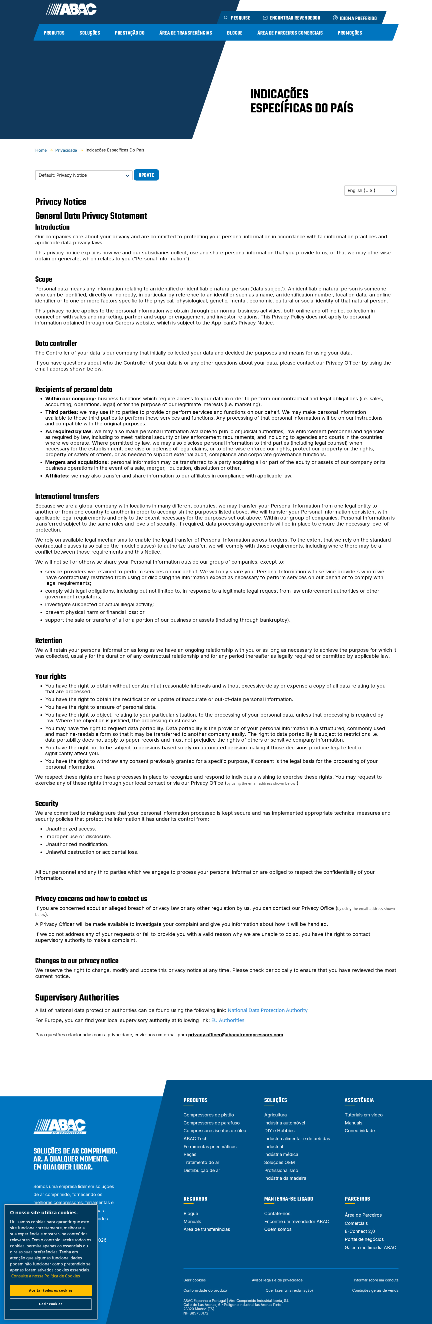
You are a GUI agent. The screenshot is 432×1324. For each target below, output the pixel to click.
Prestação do (129, 33)
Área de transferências (186, 33)
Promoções (350, 33)
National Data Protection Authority (268, 1010)
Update (146, 175)
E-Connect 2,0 (360, 1231)
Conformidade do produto (205, 1290)
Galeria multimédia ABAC (370, 1247)
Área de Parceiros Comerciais (290, 33)
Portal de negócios (364, 1239)
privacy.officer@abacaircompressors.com (235, 1034)
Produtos (54, 33)
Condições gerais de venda (375, 1290)
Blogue (234, 33)
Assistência (359, 1100)
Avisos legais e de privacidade (277, 1280)
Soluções (90, 33)
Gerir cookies (195, 1280)
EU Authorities (227, 1020)
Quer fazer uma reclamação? (290, 1290)
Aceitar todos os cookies (51, 1290)
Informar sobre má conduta (376, 1280)
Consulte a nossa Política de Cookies (45, 1276)
